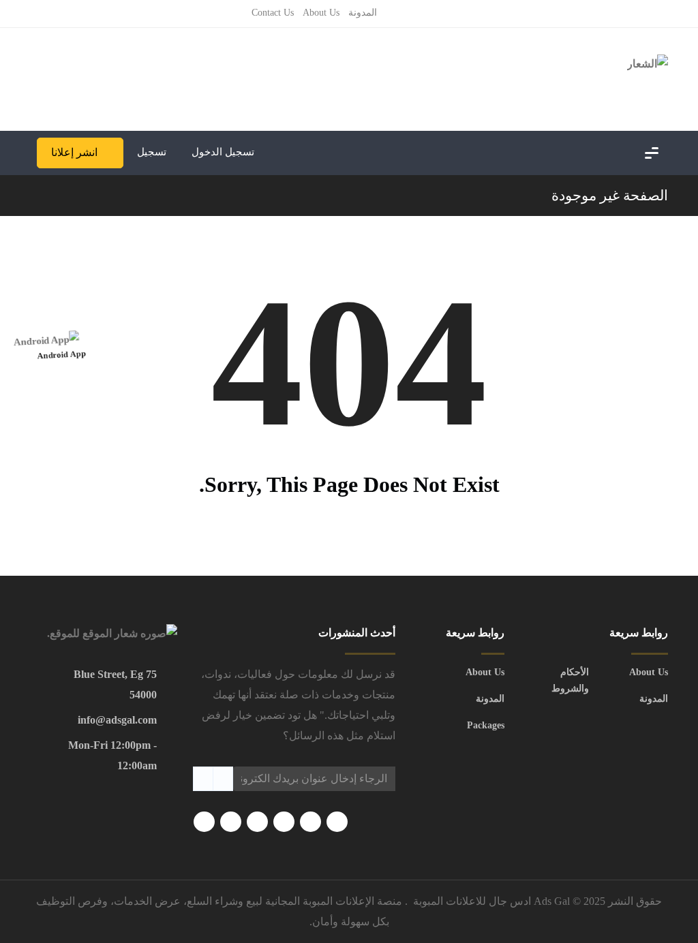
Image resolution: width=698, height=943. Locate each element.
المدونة (362, 12)
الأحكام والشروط (570, 680)
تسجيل (151, 151)
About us (321, 12)
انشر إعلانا (74, 152)
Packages (485, 725)
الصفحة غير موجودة (609, 195)
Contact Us (273, 12)
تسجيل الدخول (224, 151)
